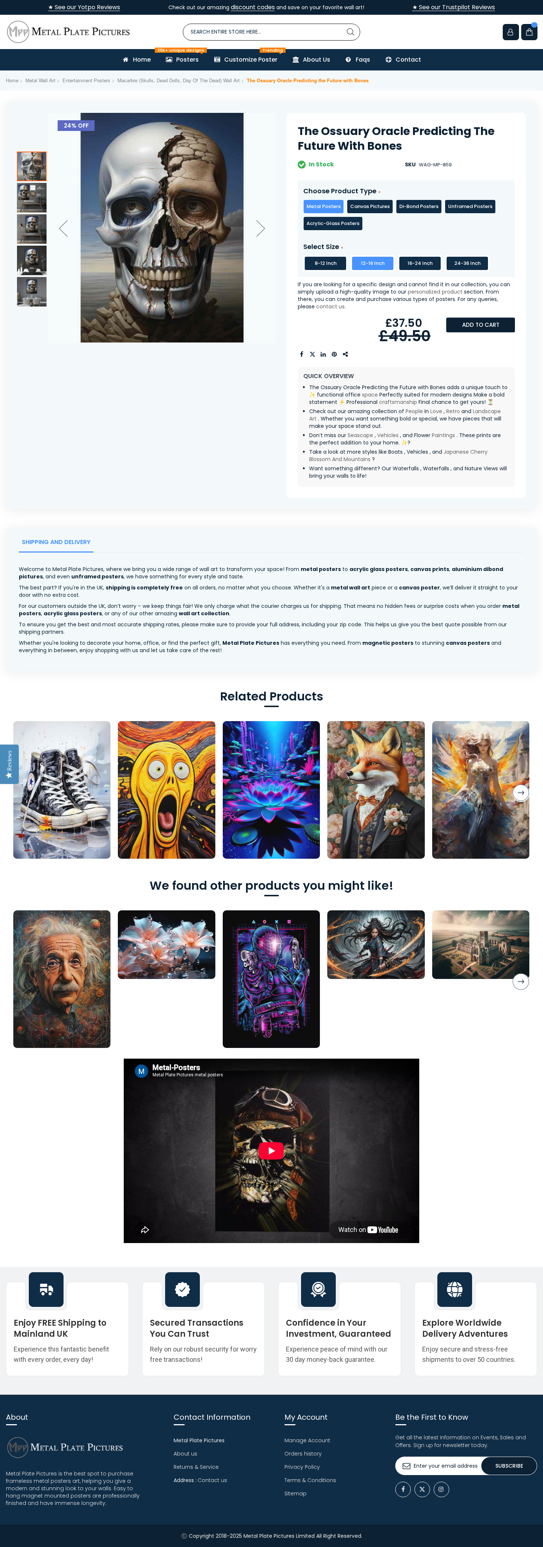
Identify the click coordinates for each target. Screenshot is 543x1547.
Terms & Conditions (310, 1480)
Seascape (360, 435)
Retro (453, 411)
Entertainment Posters (86, 80)
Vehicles (388, 435)
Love (436, 411)
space (370, 394)
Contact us (212, 1480)
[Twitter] (422, 1489)
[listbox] (406, 215)
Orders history (303, 1453)
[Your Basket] (529, 32)
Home (12, 80)
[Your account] (511, 32)
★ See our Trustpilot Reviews (453, 7)
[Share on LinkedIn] (323, 354)
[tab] (57, 544)
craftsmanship (398, 402)
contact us (330, 306)
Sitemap (295, 1493)
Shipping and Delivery (56, 542)
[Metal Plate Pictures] (68, 32)
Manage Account (307, 1440)
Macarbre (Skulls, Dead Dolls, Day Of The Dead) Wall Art (178, 80)
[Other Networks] (345, 354)
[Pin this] (334, 354)
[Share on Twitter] (312, 354)
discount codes (253, 7)
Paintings (443, 435)
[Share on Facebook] (301, 354)
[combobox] (271, 32)
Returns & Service (196, 1467)
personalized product (435, 291)
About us (185, 1453)
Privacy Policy (302, 1467)
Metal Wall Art (40, 80)
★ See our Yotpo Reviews (84, 7)
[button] (63, 228)
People (414, 411)
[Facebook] (403, 1489)
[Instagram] (441, 1489)
